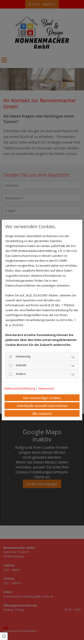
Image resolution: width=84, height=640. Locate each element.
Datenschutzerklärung (19, 388)
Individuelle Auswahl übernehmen (42, 405)
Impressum (46, 388)
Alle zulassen (42, 413)
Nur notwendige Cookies (42, 397)
